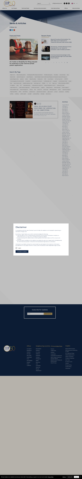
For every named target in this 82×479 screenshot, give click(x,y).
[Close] (80, 477)
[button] (22, 251)
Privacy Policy (50, 477)
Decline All (70, 477)
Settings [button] (64, 477)
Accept (76, 477)
